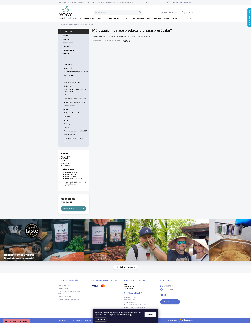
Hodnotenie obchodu (64, 2)
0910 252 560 (168, 289)
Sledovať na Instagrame (127, 267)
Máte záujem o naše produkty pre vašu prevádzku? (103, 2)
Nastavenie (101, 319)
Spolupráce (67, 86)
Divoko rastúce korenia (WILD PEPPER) (76, 71)
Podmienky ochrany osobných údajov (69, 299)
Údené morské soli (69, 106)
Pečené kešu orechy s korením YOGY (75, 131)
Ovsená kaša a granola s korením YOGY (76, 138)
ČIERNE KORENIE (68, 50)
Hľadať (140, 12)
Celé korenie (68, 64)
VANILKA (66, 46)
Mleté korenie (68, 68)
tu (130, 315)
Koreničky (67, 124)
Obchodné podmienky (128, 2)
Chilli (65, 61)
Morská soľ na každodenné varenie (74, 102)
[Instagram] (165, 294)
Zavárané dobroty (69, 134)
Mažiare (66, 120)
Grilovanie (66, 39)
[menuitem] (62, 19)
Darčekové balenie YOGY (71, 113)
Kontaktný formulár (170, 302)
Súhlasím (150, 314)
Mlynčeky (67, 116)
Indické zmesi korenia (70, 79)
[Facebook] (161, 294)
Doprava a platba (79, 2)
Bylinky (66, 57)
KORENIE (66, 53)
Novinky (65, 35)
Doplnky (65, 109)
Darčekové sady (68, 43)
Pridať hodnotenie (68, 208)
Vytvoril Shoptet (173, 320)
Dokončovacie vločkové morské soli (75, 98)
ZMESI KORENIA (68, 75)
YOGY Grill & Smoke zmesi (72, 82)
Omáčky (66, 127)
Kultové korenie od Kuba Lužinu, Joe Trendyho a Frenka (75, 90)
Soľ (64, 95)
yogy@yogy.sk (168, 286)
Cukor (65, 142)
